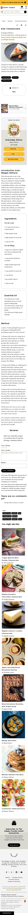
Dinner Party (6, 80)
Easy (20, 519)
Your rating (5, 445)
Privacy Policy (14, 879)
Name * (4, 462)
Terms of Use (21, 490)
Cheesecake (7, 516)
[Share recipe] (25, 25)
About (8, 877)
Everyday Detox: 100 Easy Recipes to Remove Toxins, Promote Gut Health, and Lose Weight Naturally (14, 37)
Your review (5, 450)
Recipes (10, 21)
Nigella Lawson (9, 636)
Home (3, 21)
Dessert (14, 519)
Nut (19, 513)
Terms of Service (14, 881)
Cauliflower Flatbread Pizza (13, 809)
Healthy (14, 513)
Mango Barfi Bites (9, 740)
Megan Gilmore (8, 33)
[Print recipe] (21, 25)
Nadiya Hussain (9, 599)
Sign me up (14, 845)
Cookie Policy (17, 877)
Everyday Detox (14, 140)
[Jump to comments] (17, 25)
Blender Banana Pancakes (13, 775)
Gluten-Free (6, 77)
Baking (15, 77)
